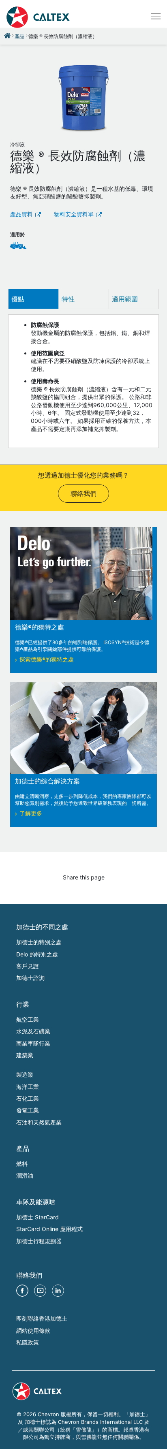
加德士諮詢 (30, 977)
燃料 (22, 1163)
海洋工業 (27, 1086)
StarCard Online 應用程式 (49, 1228)
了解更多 (30, 814)
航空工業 (27, 1019)
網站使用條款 (33, 1330)
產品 (19, 36)
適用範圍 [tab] (125, 299)
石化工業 (27, 1098)
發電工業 (27, 1110)
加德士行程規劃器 (39, 1241)
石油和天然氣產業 (39, 1122)
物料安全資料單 (74, 215)
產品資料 (21, 215)
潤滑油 (24, 1175)
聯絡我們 (84, 494)
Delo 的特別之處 (37, 954)
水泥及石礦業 (33, 1031)
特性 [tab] (68, 299)
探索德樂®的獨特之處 (46, 660)
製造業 (24, 1074)
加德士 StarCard (37, 1217)
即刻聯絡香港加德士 (41, 1318)
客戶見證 (27, 965)
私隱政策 (27, 1342)
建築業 (24, 1055)
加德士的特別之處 (39, 942)
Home (7, 35)
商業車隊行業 (33, 1043)
